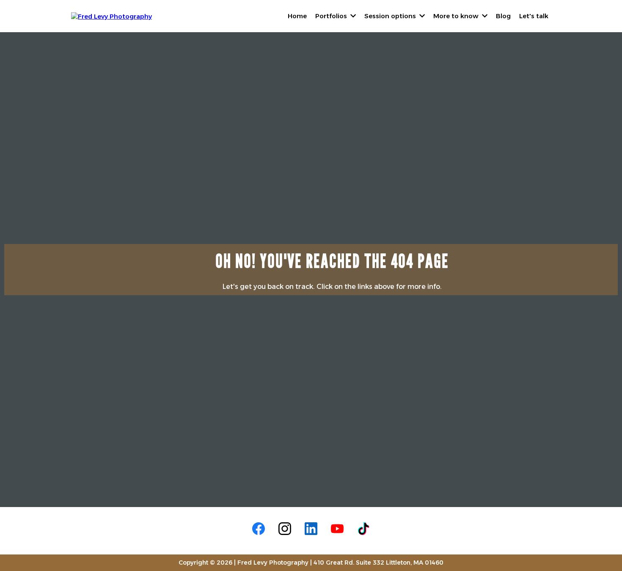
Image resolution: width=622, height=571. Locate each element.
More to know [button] (456, 16)
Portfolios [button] (332, 16)
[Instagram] (285, 529)
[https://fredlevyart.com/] (111, 15)
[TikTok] (363, 529)
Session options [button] (391, 16)
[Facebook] (258, 529)
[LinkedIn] (311, 529)
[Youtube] (337, 529)
